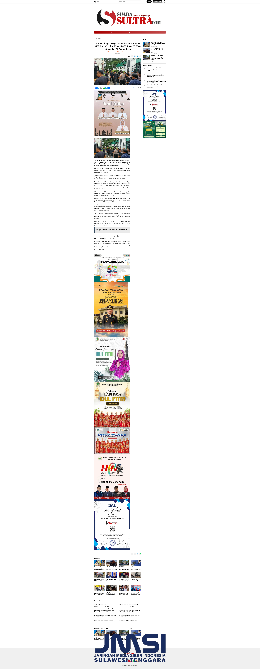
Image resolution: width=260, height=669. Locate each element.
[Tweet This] (135, 56)
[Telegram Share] (137, 56)
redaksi (107, 51)
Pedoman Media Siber (157, 1)
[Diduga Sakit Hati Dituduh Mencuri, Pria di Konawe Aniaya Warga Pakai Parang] (99, 563)
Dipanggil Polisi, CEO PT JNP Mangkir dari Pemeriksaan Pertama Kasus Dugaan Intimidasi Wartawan (111, 593)
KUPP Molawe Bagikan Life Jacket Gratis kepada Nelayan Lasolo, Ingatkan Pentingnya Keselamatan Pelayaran (135, 593)
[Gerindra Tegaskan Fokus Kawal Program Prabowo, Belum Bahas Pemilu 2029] (124, 588)
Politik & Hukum (118, 32)
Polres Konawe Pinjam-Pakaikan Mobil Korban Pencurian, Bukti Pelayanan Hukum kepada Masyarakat (99, 581)
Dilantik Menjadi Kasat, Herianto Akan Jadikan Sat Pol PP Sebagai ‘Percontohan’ (156, 85)
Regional (112, 32)
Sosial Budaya (149, 32)
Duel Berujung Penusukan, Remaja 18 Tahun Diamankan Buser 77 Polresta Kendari (136, 568)
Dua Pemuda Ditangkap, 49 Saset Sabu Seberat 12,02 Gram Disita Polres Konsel (124, 581)
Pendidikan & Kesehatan (139, 32)
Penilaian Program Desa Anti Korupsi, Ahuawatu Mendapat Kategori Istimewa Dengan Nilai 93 (155, 75)
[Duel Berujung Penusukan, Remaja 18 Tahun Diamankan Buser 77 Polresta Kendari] (136, 563)
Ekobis (125, 32)
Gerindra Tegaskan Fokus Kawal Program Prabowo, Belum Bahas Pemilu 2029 (123, 593)
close (131, 628)
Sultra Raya (106, 32)
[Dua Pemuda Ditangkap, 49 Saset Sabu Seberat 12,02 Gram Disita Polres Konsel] (124, 575)
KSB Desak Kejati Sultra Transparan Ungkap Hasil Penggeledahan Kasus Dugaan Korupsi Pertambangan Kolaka (136, 581)
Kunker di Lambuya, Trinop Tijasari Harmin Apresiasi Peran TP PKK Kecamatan (156, 80)
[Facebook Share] (132, 56)
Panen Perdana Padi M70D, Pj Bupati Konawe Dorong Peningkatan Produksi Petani (155, 69)
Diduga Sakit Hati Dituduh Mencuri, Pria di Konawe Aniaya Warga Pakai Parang (99, 568)
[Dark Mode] (164, 1)
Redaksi (149, 1)
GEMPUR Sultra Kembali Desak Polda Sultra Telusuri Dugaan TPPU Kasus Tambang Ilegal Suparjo (123, 568)
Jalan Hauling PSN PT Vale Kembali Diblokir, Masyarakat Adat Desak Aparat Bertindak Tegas (111, 568)
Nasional (100, 32)
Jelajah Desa (130, 32)
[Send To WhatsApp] (140, 56)
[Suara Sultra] (130, 16)
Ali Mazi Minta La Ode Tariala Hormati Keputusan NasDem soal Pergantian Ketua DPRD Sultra (111, 581)
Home (96, 32)
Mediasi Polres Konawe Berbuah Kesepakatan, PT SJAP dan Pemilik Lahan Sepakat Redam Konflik (99, 593)
